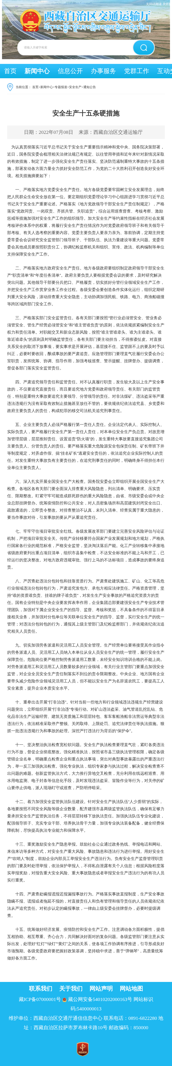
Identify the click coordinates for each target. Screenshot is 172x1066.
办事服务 (103, 70)
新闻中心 (37, 70)
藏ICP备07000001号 (40, 999)
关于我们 (71, 988)
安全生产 (75, 87)
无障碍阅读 (154, 4)
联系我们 (40, 988)
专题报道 (61, 87)
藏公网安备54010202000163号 (100, 999)
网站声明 (101, 988)
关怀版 (167, 4)
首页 (10, 70)
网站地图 (131, 988)
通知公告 (89, 87)
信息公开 (70, 70)
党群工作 (136, 70)
